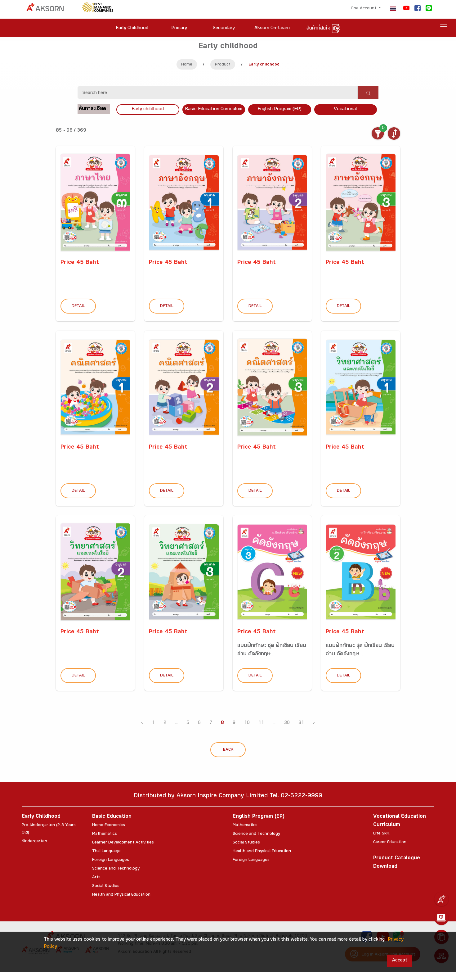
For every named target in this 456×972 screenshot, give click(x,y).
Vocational (345, 109)
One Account (364, 9)
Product (222, 65)
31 (301, 723)
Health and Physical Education (121, 895)
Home (186, 65)
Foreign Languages (110, 860)
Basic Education (112, 817)
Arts (96, 877)
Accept (399, 961)
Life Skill (381, 834)
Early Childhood (41, 817)
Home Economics (108, 825)
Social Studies (105, 886)
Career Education (389, 842)
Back (228, 750)
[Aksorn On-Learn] (441, 918)
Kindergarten (34, 841)
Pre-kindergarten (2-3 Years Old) (49, 829)
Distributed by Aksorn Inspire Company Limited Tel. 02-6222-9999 (228, 796)
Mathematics (104, 834)
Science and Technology (116, 869)
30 (287, 723)
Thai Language (106, 851)
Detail (78, 306)
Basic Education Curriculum (213, 109)
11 (261, 723)
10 (247, 723)
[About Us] (441, 899)
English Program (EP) (279, 109)
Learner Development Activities (123, 843)
